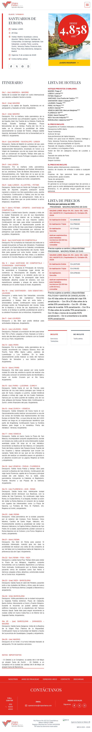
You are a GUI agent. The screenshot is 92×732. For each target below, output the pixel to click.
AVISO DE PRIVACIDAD (30, 679)
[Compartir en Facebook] (11, 66)
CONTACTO (65, 679)
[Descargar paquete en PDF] (28, 66)
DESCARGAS (79, 679)
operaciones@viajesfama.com (40, 705)
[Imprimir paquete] (22, 66)
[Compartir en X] (16, 66)
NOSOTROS (13, 679)
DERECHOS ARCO (50, 679)
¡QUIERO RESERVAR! (67, 63)
